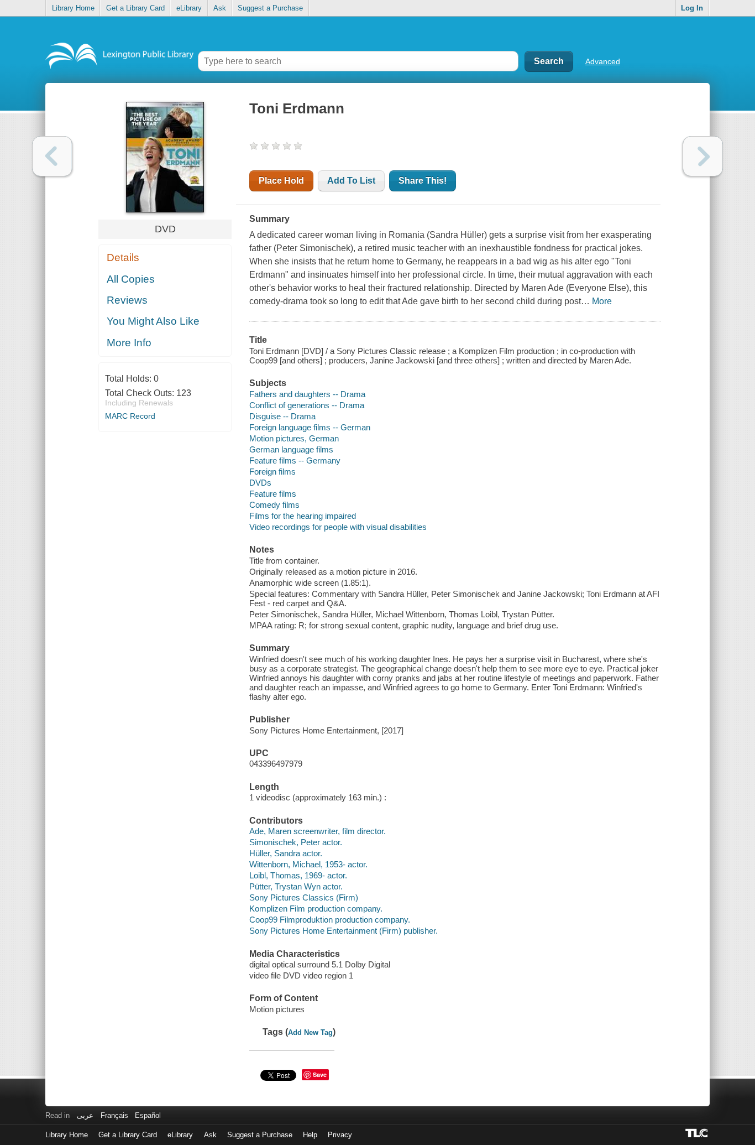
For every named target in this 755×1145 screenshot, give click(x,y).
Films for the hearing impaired (302, 516)
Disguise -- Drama (282, 416)
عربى (85, 1115)
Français (114, 1115)
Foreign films (272, 471)
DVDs (260, 482)
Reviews (127, 300)
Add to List (351, 180)
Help (310, 1135)
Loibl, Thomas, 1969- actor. (298, 875)
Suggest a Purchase (270, 8)
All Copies (131, 279)
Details (123, 257)
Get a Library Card (135, 8)
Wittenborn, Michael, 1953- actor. (308, 864)
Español (148, 1115)
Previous (52, 156)
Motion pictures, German (294, 438)
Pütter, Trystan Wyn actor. (296, 886)
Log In (692, 8)
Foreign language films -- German (309, 427)
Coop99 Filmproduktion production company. (329, 919)
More (602, 301)
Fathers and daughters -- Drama (307, 394)
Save (320, 1074)
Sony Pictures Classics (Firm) (303, 897)
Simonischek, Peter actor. (295, 842)
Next (703, 156)
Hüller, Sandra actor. (285, 853)
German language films (291, 449)
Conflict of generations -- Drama (306, 405)
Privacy (340, 1135)
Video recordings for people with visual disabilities (338, 527)
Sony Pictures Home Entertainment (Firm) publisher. (343, 930)
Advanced (602, 61)
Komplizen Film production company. (315, 908)
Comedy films (274, 504)
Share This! (423, 180)
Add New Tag (310, 1032)
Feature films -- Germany (294, 460)
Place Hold (281, 180)
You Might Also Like (153, 321)
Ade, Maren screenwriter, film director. (317, 831)
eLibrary (189, 8)
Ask (219, 8)
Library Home (73, 8)
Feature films (272, 493)
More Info (129, 342)
